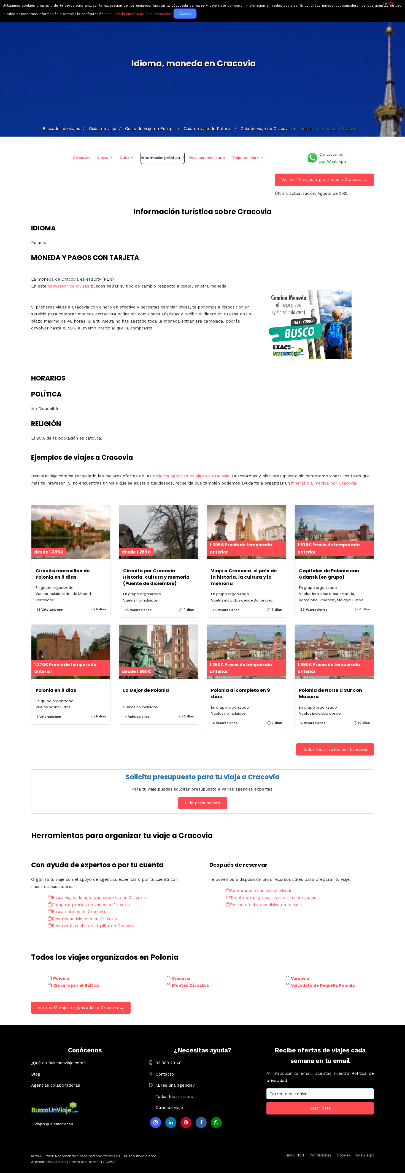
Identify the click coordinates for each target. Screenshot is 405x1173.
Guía (124, 157)
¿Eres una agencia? (175, 1085)
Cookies (343, 1155)
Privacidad (294, 1155)
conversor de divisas (69, 286)
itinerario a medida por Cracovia (323, 483)
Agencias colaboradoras (55, 1085)
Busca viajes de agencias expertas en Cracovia (99, 897)
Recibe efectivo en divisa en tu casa (266, 904)
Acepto (185, 14)
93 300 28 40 (169, 1062)
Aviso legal (365, 1155)
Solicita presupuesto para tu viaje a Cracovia (203, 776)
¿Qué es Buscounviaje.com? (58, 1062)
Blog (35, 1074)
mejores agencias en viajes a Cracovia (191, 476)
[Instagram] (155, 1122)
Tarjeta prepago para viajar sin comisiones (273, 897)
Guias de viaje (169, 1107)
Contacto (165, 1074)
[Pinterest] (185, 1122)
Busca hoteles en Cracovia (78, 911)
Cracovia (81, 157)
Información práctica (160, 157)
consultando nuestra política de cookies (138, 14)
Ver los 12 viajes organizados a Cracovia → (324, 179)
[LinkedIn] (170, 1122)
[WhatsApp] (216, 1122)
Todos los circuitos (174, 1096)
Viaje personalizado (207, 157)
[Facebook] (201, 1122)
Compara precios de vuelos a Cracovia (91, 904)
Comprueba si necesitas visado (261, 890)
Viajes (102, 157)
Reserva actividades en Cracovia (84, 918)
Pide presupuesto (202, 802)
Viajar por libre (245, 157)
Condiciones (320, 1155)
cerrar (388, 3)
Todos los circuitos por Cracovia (335, 749)
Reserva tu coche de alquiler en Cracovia (93, 925)
